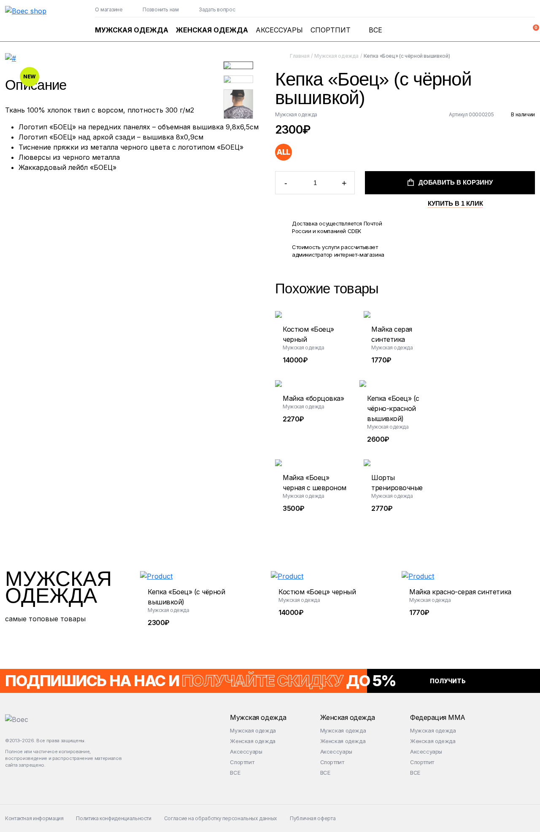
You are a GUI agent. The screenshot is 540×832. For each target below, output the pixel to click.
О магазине (109, 9)
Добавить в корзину (455, 186)
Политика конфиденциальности (113, 818)
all (283, 152)
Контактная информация (34, 818)
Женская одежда (212, 30)
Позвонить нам (161, 9)
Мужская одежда (131, 30)
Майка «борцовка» (313, 398)
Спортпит (330, 30)
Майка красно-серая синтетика (460, 592)
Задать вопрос (217, 9)
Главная (299, 56)
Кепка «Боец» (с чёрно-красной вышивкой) (393, 408)
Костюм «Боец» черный (317, 592)
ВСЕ (375, 30)
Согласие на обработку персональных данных (220, 818)
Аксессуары (279, 30)
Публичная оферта (312, 818)
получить (448, 680)
